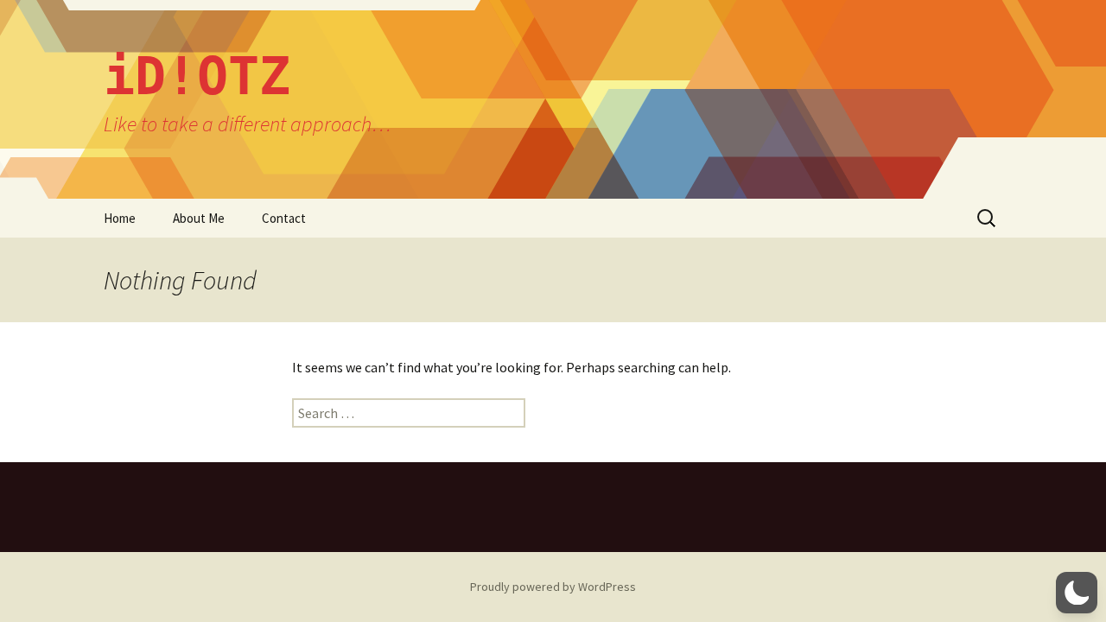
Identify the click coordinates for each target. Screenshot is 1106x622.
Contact (284, 218)
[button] (1076, 592)
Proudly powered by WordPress (553, 586)
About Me (199, 218)
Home (120, 218)
